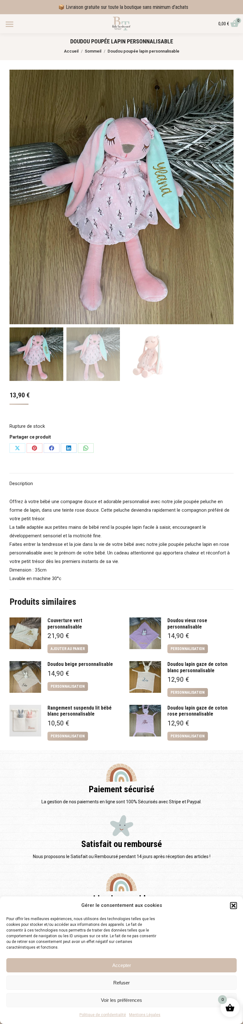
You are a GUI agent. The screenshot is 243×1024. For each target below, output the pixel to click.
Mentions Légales (144, 1015)
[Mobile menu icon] (9, 24)
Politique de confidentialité (102, 1015)
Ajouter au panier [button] (68, 649)
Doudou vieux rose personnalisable (187, 623)
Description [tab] (21, 483)
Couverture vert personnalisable (64, 623)
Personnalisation (188, 649)
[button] (233, 905)
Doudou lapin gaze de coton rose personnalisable (197, 711)
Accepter (121, 965)
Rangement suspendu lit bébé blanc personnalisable (79, 711)
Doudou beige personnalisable (80, 664)
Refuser (121, 982)
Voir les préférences (121, 1000)
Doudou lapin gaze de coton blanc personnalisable (197, 667)
